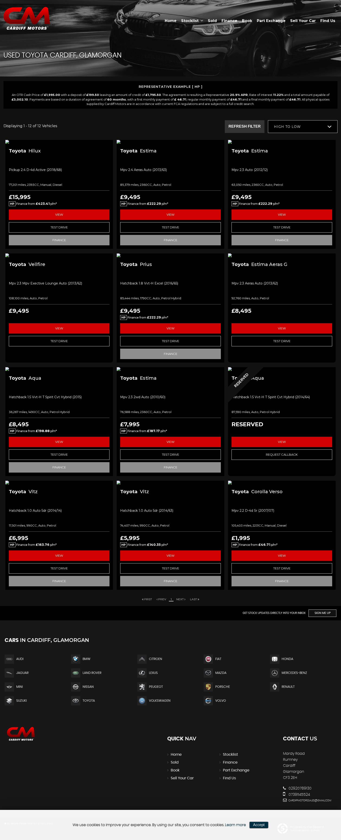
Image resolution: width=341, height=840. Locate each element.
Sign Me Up (323, 613)
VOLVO (220, 700)
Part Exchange (271, 21)
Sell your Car (303, 21)
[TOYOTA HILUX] (59, 142)
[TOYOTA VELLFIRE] (59, 255)
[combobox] (303, 126)
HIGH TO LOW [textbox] (287, 127)
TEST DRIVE (59, 227)
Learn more (235, 825)
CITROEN (155, 659)
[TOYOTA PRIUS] (170, 255)
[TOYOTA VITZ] (59, 482)
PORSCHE (222, 686)
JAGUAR (22, 673)
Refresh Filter (244, 126)
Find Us (327, 21)
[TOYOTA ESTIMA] (170, 142)
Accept (258, 825)
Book (247, 21)
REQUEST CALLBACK (282, 454)
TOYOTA (89, 700)
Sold (212, 21)
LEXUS (153, 673)
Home (171, 21)
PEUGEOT (156, 686)
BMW (86, 659)
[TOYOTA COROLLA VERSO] (282, 482)
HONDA (287, 659)
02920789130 (300, 788)
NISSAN (88, 686)
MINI (19, 686)
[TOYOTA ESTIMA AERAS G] (282, 255)
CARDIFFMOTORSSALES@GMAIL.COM (309, 800)
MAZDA (220, 673)
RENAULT (288, 686)
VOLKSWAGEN (159, 700)
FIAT (218, 659)
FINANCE (59, 240)
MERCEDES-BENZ (294, 673)
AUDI (19, 659)
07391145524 (299, 794)
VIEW (59, 214)
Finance (229, 21)
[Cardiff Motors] (26, 18)
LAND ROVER (92, 673)
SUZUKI (21, 700)
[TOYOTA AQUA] (59, 369)
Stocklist (190, 21)
